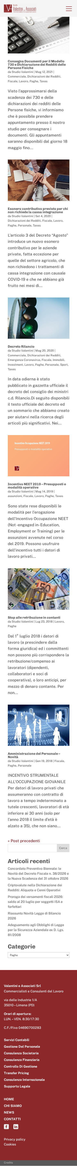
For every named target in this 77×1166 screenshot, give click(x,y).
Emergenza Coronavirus (24, 360)
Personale (24, 225)
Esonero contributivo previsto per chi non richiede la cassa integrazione (38, 210)
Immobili (58, 360)
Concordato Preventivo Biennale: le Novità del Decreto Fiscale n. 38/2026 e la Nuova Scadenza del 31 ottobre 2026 (38, 874)
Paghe (34, 81)
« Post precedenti (24, 840)
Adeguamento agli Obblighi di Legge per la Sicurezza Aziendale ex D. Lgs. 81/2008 (36, 930)
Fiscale (12, 81)
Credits (8, 1162)
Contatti (12, 1119)
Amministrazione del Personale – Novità (34, 755)
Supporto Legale (17, 1086)
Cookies (10, 1144)
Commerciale (17, 76)
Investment (15, 364)
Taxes (43, 81)
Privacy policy (14, 1139)
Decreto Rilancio (21, 346)
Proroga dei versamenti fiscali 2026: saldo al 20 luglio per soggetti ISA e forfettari (35, 902)
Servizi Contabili (16, 1040)
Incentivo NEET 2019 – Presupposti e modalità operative (37, 485)
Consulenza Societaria (21, 1053)
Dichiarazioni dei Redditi (43, 76)
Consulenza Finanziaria (21, 1060)
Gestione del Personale (22, 1047)
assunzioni (15, 496)
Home (9, 1099)
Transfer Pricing (16, 1073)
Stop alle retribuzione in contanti (34, 617)
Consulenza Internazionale (24, 1080)
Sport (64, 364)
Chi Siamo (13, 1106)
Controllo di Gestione (20, 1066)
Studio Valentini (22, 72)
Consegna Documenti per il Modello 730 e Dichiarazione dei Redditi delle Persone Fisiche (37, 64)
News (9, 1112)
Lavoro (23, 81)
